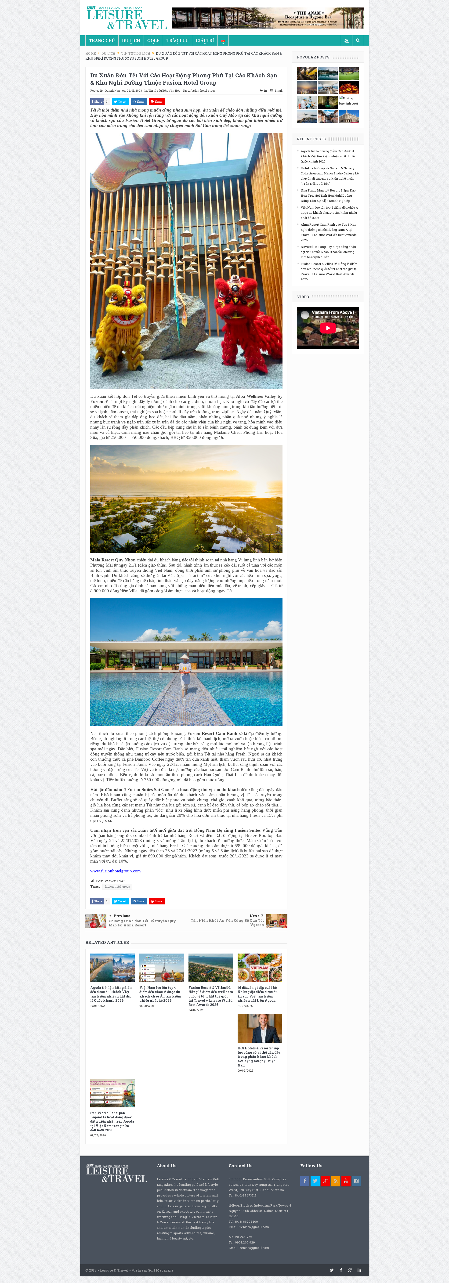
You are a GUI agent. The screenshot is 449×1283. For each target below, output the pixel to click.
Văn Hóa (174, 90)
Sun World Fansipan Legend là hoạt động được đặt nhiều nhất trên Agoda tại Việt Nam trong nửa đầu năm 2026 (112, 1121)
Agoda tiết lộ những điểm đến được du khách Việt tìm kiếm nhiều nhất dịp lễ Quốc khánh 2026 (111, 994)
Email (278, 90)
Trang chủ (102, 40)
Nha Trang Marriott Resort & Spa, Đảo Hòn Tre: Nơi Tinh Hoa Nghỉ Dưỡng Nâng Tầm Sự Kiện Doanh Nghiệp (328, 195)
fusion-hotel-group (202, 90)
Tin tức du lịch (157, 90)
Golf (153, 40)
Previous (122, 915)
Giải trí (205, 40)
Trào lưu (177, 40)
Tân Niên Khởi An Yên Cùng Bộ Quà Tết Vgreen (227, 922)
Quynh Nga (112, 90)
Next (254, 915)
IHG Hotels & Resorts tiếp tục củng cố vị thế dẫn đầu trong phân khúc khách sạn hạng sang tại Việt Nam (259, 1056)
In (265, 90)
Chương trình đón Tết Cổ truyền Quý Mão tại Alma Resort (142, 922)
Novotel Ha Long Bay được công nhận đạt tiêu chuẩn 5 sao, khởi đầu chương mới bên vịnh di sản (328, 252)
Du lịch (131, 40)
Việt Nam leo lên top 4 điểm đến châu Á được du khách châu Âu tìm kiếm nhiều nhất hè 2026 (160, 994)
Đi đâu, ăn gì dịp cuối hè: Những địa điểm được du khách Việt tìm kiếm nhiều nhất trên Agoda (258, 994)
